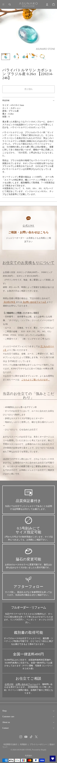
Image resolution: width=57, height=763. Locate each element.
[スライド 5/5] (42, 57)
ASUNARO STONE (23, 750)
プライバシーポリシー (38, 744)
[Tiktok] (31, 737)
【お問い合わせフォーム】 (34, 302)
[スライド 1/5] (6, 57)
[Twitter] (36, 737)
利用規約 (23, 744)
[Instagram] (21, 737)
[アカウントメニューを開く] (47, 4)
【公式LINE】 (9, 302)
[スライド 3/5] (24, 57)
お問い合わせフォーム (26, 684)
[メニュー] (3, 4)
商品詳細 (5, 100)
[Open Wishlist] (53, 759)
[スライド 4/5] (33, 57)
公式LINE (9, 684)
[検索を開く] (9, 4)
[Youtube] (26, 737)
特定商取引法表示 (10, 744)
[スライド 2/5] (15, 57)
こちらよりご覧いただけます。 (35, 380)
